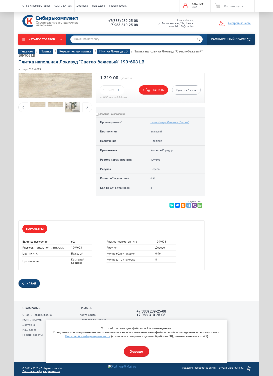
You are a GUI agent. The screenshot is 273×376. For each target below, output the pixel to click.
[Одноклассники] (183, 205)
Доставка (82, 5)
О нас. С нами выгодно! (36, 5)
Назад (31, 283)
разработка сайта (205, 367)
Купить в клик (186, 90)
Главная (26, 51)
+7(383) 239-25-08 (123, 21)
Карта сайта (88, 314)
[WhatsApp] (199, 205)
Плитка (46, 51)
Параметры (35, 228)
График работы (118, 5)
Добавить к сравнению (112, 114)
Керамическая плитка (75, 51)
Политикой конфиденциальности (87, 336)
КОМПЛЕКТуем (63, 5)
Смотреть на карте (239, 23)
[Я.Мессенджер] (171, 205)
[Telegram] (188, 205)
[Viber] (194, 205)
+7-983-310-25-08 (123, 25)
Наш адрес (98, 5)
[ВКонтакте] (177, 205)
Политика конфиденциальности (41, 371)
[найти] (198, 39)
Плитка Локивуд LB (113, 51)
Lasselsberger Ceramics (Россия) (169, 122)
